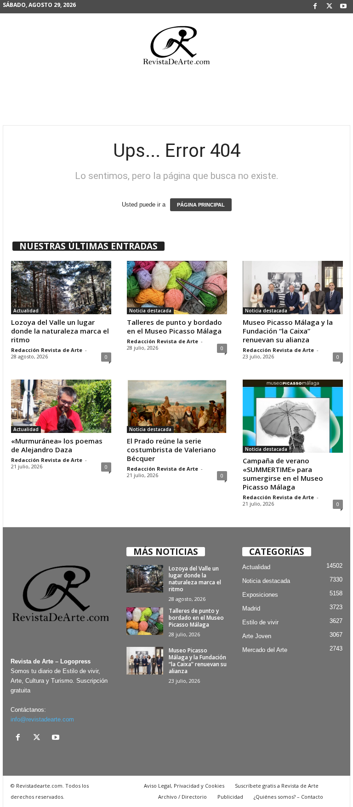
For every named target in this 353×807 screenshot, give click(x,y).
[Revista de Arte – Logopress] (176, 47)
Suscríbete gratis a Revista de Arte (277, 785)
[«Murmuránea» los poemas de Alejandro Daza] (61, 406)
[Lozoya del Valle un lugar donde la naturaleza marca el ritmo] (61, 287)
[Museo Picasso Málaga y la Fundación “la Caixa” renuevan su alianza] (293, 287)
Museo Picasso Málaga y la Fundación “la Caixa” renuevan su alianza (288, 330)
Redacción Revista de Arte (46, 349)
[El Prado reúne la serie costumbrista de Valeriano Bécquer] (177, 406)
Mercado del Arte (264, 649)
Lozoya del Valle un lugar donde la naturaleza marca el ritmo (60, 330)
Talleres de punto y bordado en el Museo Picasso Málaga (174, 326)
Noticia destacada (150, 310)
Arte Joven (256, 636)
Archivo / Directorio (182, 796)
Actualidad (26, 310)
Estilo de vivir (260, 622)
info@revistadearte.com (42, 719)
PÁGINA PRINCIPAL (201, 205)
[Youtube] (343, 6)
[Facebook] (314, 6)
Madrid (251, 608)
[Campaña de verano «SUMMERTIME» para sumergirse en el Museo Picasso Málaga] (293, 416)
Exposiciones (260, 594)
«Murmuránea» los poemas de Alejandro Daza (56, 445)
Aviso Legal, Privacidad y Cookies (184, 785)
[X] (329, 6)
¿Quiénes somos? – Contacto (288, 796)
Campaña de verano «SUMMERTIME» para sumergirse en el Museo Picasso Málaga (283, 473)
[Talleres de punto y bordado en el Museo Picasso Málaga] (177, 287)
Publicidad (230, 796)
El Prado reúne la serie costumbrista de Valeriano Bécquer (171, 449)
